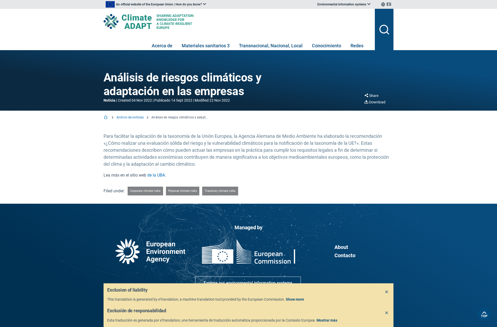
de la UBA (156, 175)
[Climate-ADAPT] (237, 21)
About (341, 247)
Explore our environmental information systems (248, 282)
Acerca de (162, 45)
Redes (356, 45)
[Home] (106, 117)
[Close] (387, 292)
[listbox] (156, 4)
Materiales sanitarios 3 (206, 45)
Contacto (344, 255)
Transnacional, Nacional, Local (271, 45)
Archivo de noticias (130, 117)
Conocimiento (326, 45)
